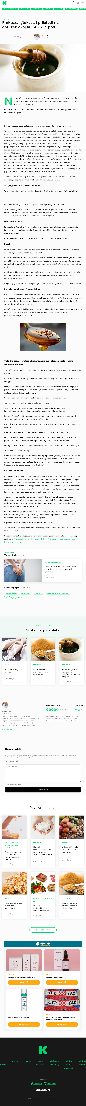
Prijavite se (43, 790)
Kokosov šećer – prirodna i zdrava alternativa (40, 671)
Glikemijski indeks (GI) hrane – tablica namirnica (71, 849)
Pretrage (37, 842)
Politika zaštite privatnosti (68, 1064)
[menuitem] (73, 3)
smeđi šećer (22, 597)
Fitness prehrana (40, 899)
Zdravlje (24, 9)
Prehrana (36, 9)
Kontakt (28, 1061)
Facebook (37, 1084)
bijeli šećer (12, 593)
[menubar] (73, 3)
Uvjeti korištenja (40, 1063)
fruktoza (26, 593)
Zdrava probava (10, 9)
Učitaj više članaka (43, 930)
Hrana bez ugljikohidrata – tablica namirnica (41, 908)
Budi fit (59, 9)
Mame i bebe (71, 9)
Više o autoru (7, 729)
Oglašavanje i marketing (54, 1063)
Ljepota (48, 9)
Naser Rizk (6, 711)
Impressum (15, 1061)
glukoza (39, 593)
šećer (9, 597)
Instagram (51, 1084)
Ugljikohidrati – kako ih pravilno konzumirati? (14, 905)
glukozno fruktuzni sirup (59, 593)
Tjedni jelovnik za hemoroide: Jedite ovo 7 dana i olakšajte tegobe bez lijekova (60, 569)
